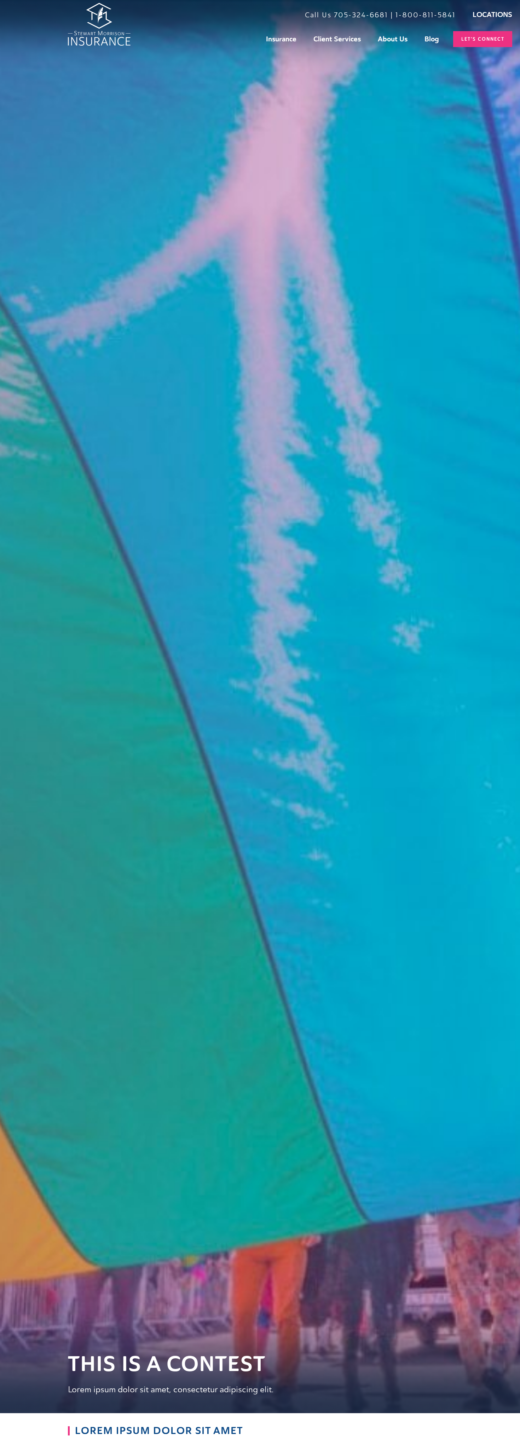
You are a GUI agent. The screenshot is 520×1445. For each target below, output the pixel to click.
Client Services (337, 39)
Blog (431, 39)
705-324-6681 (361, 15)
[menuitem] (281, 39)
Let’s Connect (482, 39)
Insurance (281, 39)
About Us (393, 39)
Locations (492, 14)
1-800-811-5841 (425, 15)
